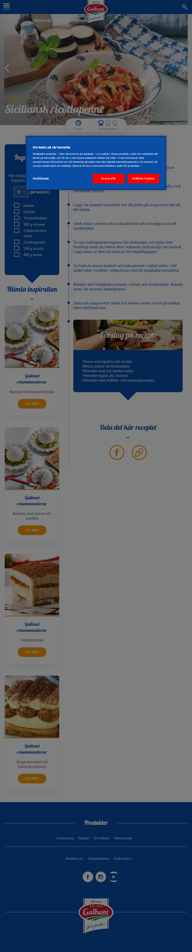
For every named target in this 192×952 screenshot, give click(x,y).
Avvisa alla (108, 178)
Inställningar (41, 178)
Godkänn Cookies (143, 178)
